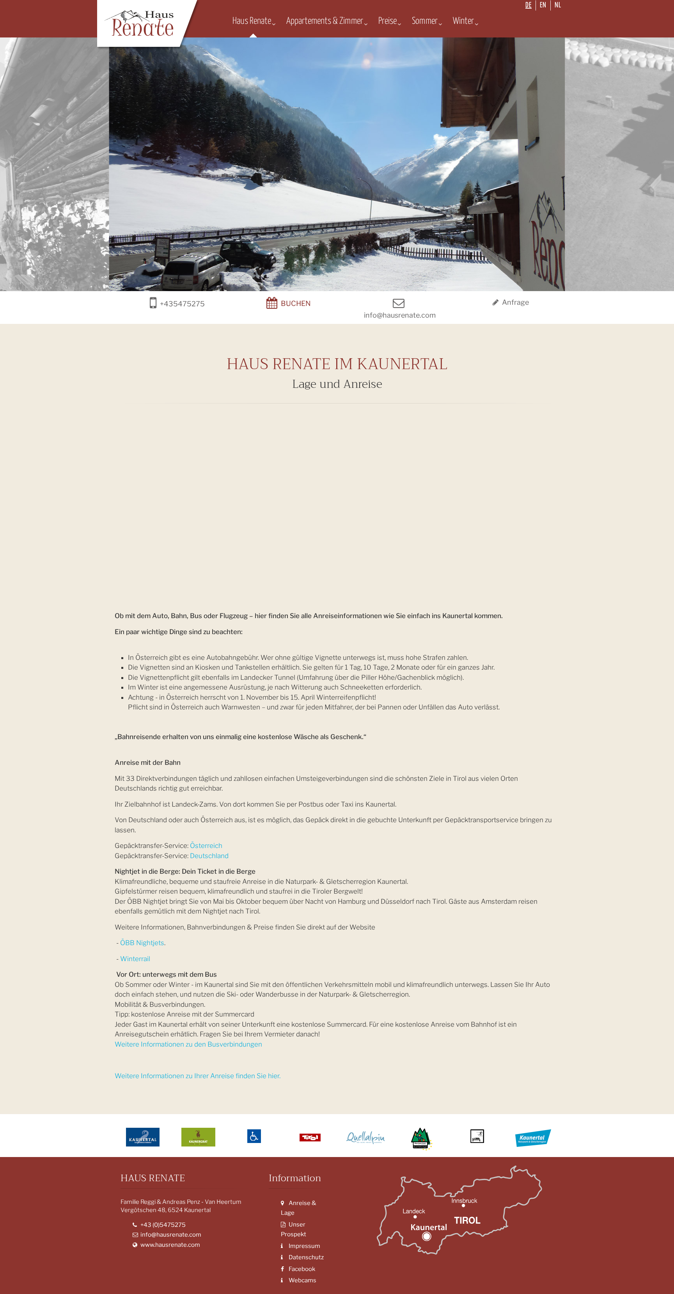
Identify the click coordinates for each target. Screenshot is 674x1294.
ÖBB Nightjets (142, 943)
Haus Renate (251, 21)
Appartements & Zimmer (324, 21)
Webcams (301, 1280)
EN (543, 5)
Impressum (303, 1246)
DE (528, 5)
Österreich (207, 846)
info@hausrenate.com (170, 1234)
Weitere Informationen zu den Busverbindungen (188, 1044)
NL (558, 5)
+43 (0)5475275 (162, 1224)
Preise (387, 21)
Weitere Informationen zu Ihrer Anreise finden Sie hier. (197, 1076)
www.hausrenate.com (169, 1244)
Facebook (301, 1269)
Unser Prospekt (293, 1229)
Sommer (425, 21)
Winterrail (135, 959)
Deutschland (209, 856)
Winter (463, 21)
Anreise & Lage (298, 1208)
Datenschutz (305, 1257)
